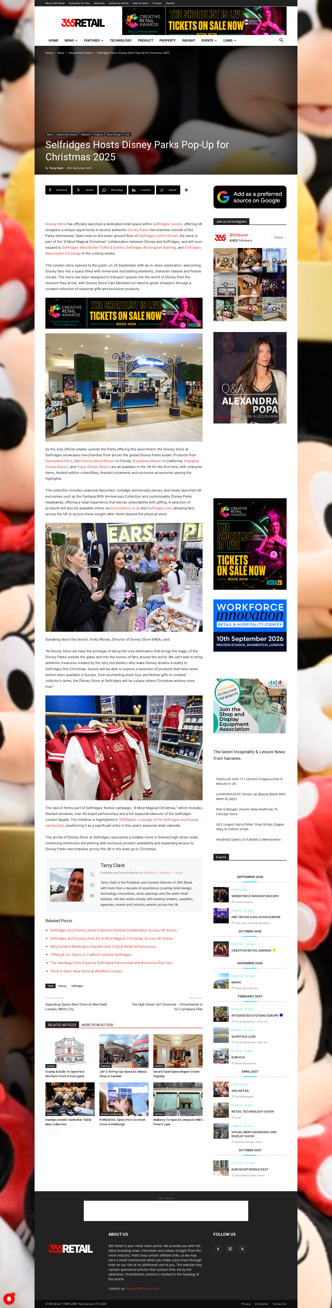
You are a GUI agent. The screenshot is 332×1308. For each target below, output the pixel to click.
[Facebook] (217, 1249)
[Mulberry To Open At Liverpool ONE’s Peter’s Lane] (178, 1099)
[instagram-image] (225, 260)
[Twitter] (242, 1249)
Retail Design (114, 134)
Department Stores (81, 53)
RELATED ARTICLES (62, 1025)
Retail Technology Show (252, 1111)
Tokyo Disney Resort (93, 467)
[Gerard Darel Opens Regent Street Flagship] (178, 1051)
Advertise (99, 3)
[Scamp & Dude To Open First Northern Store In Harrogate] (70, 1051)
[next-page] (55, 1133)
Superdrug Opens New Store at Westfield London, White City (76, 1006)
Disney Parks (138, 230)
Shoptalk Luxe (243, 1036)
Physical (85, 134)
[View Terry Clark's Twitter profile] (92, 874)
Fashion (51, 1065)
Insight (188, 40)
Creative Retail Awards (251, 950)
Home (53, 40)
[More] (186, 189)
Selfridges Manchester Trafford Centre (93, 247)
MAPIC (236, 982)
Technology (121, 40)
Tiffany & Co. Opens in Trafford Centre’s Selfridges (90, 954)
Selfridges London (167, 224)
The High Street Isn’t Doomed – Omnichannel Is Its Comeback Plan (167, 1006)
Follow (278, 237)
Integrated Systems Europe (254, 1015)
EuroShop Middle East (250, 1169)
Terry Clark (56, 168)
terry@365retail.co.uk (142, 1288)
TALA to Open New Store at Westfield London (86, 971)
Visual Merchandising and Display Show (253, 1134)
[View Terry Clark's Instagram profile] (92, 885)
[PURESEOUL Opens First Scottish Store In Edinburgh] (124, 1099)
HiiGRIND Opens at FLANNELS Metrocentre (248, 839)
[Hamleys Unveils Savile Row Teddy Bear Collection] (70, 1099)
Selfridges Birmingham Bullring (151, 247)
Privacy (246, 1304)
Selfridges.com (159, 508)
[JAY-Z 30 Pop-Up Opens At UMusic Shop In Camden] (124, 1051)
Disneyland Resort (147, 461)
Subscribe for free (79, 3)
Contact (157, 3)
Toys (127, 134)
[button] (281, 41)
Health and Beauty (111, 1114)
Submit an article (119, 3)
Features (92, 40)
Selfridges (77, 985)
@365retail (239, 235)
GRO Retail (240, 1091)
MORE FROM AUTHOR (97, 1025)
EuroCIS (238, 1057)
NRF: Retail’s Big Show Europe (256, 917)
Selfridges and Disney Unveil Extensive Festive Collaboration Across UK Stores (113, 930)
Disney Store (55, 224)
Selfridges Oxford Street (158, 236)
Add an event (140, 3)
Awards (170, 3)
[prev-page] (48, 1133)
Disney (62, 985)
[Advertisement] (124, 209)
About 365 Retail (55, 3)
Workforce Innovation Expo (255, 896)
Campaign (52, 1114)
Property (167, 40)
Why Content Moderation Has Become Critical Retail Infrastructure (103, 946)
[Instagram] (230, 1249)
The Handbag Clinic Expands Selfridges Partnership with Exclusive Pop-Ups (111, 963)
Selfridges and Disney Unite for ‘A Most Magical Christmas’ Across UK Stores (111, 938)
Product (145, 40)
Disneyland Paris (58, 461)
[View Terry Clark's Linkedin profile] (92, 895)
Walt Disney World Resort (94, 461)
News (69, 40)
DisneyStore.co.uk (125, 508)
